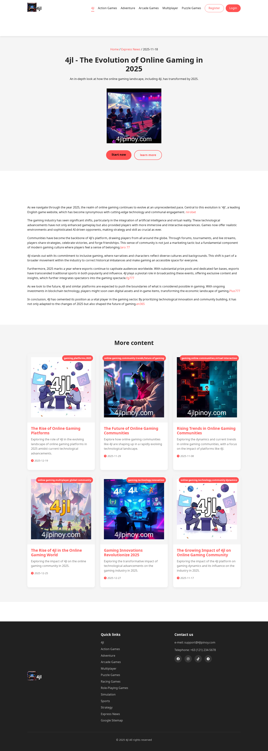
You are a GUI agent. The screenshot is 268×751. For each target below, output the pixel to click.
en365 (140, 304)
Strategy (106, 707)
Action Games (107, 8)
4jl (92, 8)
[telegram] (208, 658)
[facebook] (178, 658)
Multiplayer (170, 8)
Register (214, 8)
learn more (148, 155)
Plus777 (234, 291)
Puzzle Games (191, 8)
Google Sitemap (112, 720)
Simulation (108, 694)
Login (233, 8)
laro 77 (125, 247)
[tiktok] (198, 658)
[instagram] (188, 658)
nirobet (191, 212)
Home (114, 49)
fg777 (130, 278)
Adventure (128, 8)
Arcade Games (149, 8)
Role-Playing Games (114, 688)
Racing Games (111, 681)
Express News (130, 49)
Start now (119, 155)
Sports (105, 701)
